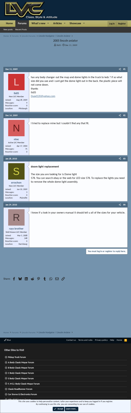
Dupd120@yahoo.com (43, 96)
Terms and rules (85, 340)
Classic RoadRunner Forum (20, 389)
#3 (124, 159)
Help (112, 340)
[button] (48, 23)
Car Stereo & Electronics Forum (22, 394)
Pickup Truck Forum (17, 357)
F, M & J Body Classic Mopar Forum (24, 384)
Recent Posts (21, 29)
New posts (8, 29)
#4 (124, 205)
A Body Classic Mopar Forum (21, 363)
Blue (8, 340)
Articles (57, 23)
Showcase (75, 23)
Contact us (71, 340)
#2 (124, 115)
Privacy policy (101, 340)
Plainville (23, 198)
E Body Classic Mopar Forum (21, 379)
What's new (38, 23)
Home (9, 23)
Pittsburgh (23, 109)
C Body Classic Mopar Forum (21, 373)
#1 (124, 69)
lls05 (59, 45)
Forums (22, 23)
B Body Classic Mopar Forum (21, 368)
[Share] (120, 69)
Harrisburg (23, 244)
